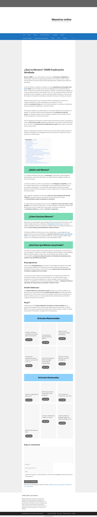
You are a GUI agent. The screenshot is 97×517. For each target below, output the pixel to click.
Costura (35, 34)
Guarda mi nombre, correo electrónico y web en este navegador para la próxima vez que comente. (49, 475)
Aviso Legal (59, 513)
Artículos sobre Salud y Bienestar (41, 38)
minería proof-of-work (53, 224)
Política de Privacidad (52, 513)
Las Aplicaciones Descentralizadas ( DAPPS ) (47, 336)
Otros (58, 38)
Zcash (26, 89)
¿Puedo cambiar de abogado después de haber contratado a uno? (64, 417)
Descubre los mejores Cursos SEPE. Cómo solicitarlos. (47, 393)
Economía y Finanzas (27, 38)
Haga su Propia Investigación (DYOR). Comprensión (64, 333)
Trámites (62, 34)
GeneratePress (40, 513)
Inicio (24, 34)
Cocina (28, 34)
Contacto (65, 38)
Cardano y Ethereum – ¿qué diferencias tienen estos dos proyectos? (31, 334)
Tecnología (55, 34)
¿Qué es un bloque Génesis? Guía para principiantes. (63, 358)
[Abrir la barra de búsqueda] (73, 38)
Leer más (28, 339)
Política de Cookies (66, 513)
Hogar (53, 38)
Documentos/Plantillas (44, 34)
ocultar (34, 139)
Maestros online (61, 19)
